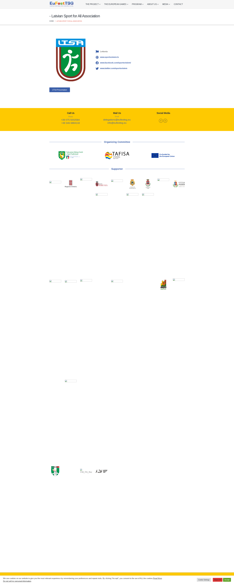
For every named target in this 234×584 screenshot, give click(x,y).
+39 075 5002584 (70, 120)
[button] (59, 89)
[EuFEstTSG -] (61, 4)
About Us (152, 4)
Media (165, 4)
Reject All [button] (217, 580)
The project (92, 4)
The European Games (115, 4)
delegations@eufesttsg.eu (117, 119)
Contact (178, 4)
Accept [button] (226, 580)
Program (137, 4)
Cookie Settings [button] (204, 580)
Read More (157, 578)
